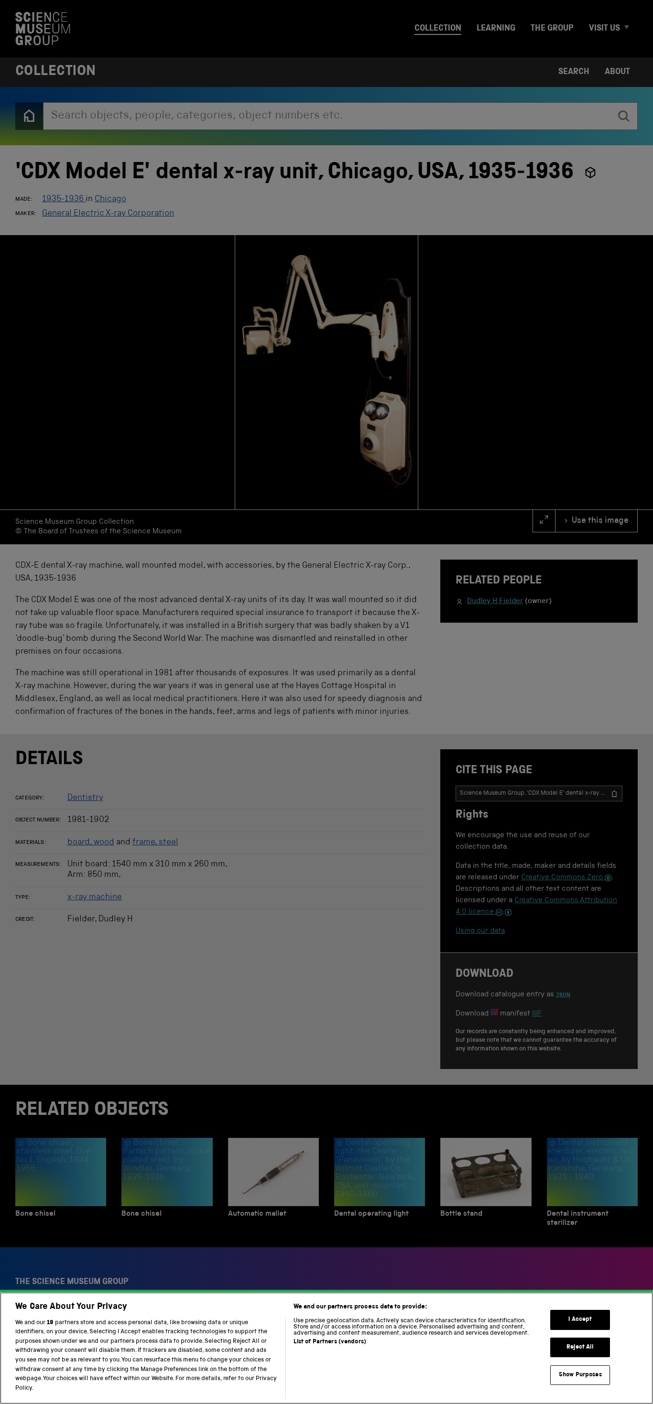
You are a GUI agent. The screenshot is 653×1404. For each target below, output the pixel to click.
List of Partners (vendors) (330, 1342)
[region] (326, 1348)
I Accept (580, 1320)
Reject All (580, 1347)
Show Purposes (580, 1375)
